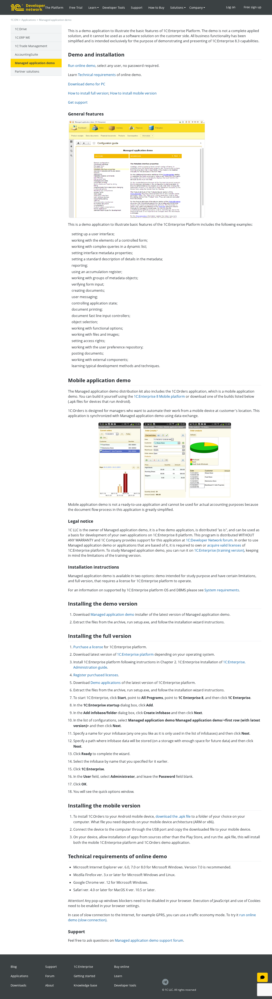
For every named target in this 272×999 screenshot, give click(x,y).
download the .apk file (173, 816)
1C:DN (14, 20)
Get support (78, 102)
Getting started (84, 976)
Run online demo (81, 65)
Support (136, 8)
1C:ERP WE (22, 37)
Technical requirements (97, 74)
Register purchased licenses (95, 675)
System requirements (221, 590)
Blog (14, 967)
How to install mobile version (133, 93)
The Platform (54, 8)
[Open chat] (262, 977)
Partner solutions (27, 71)
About (49, 985)
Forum (49, 976)
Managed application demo (35, 63)
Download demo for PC (86, 84)
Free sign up (252, 7)
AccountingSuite (26, 54)
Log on (230, 7)
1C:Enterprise (83, 967)
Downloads (18, 985)
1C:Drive (21, 29)
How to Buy (156, 8)
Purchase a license (88, 647)
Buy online (121, 967)
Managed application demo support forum (149, 940)
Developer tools (125, 985)
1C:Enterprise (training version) (219, 550)
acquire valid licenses (224, 545)
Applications (28, 20)
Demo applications (106, 682)
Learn (118, 976)
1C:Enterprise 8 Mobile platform (159, 396)
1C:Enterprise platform (135, 654)
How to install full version (88, 93)
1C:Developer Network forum (209, 540)
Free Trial (75, 8)
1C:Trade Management (31, 46)
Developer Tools (113, 8)
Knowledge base (85, 985)
